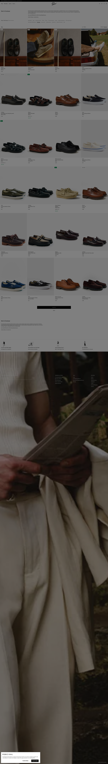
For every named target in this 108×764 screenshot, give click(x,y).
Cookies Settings (25, 760)
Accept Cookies (35, 760)
